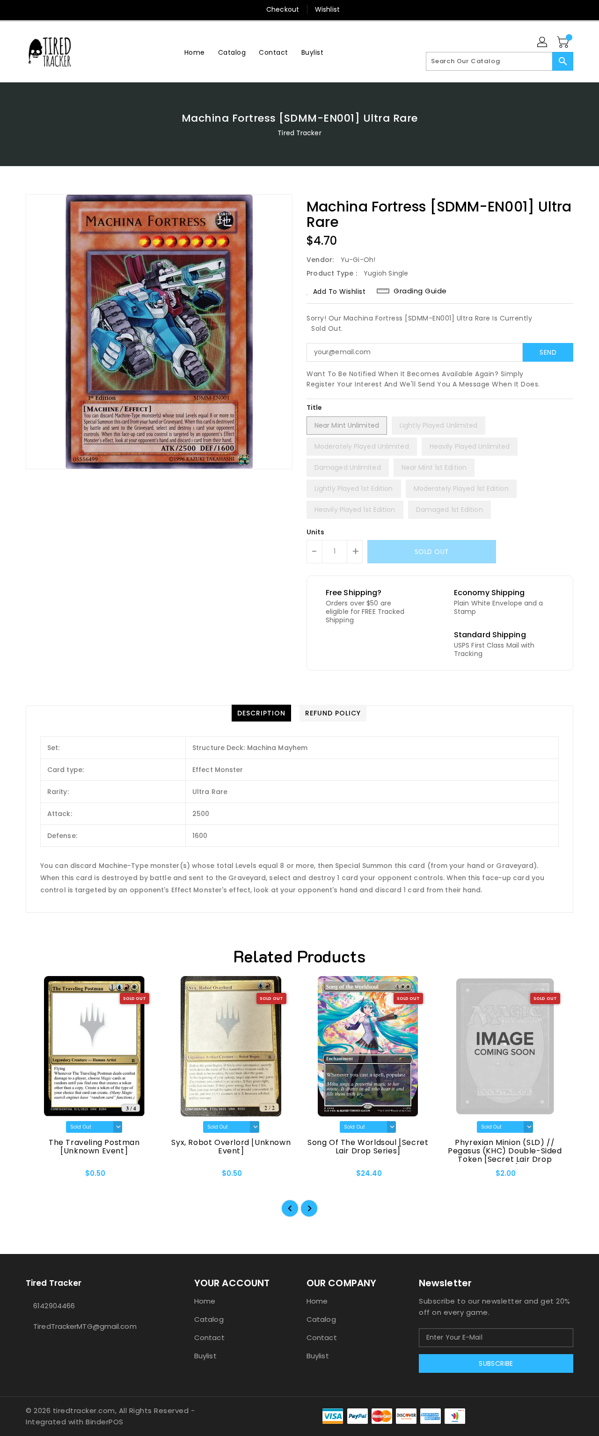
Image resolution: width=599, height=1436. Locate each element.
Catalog (209, 1319)
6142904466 (54, 1306)
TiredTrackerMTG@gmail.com (85, 1326)
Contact (209, 1337)
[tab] (261, 713)
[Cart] (564, 42)
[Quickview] (40, 1176)
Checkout (282, 9)
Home (204, 1301)
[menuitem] (195, 52)
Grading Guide (420, 291)
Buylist (205, 1356)
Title (314, 407)
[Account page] (542, 42)
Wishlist (327, 9)
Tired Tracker (299, 133)
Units (316, 532)
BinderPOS (105, 1422)
